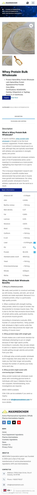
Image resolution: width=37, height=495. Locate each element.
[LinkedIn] (9, 422)
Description (18, 116)
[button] (27, 3)
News (4, 442)
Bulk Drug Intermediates (19, 107)
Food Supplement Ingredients (12, 435)
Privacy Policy (7, 447)
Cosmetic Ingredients (9, 440)
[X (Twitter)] (14, 422)
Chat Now (14, 98)
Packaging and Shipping (18, 121)
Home (4, 432)
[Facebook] (4, 422)
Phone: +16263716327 (14, 479)
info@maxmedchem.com (15, 485)
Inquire (6, 98)
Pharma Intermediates (10, 437)
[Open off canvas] (33, 2)
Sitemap (25, 493)
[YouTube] (19, 422)
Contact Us (6, 445)
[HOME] (3, 9)
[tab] (18, 116)
